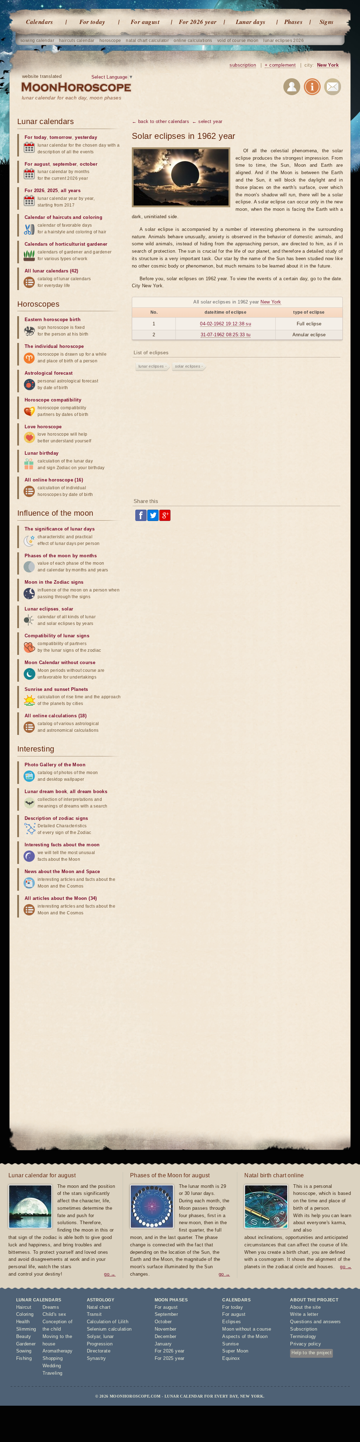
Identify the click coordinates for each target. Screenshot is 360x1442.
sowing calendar (37, 40)
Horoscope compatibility (53, 400)
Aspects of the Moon (245, 1336)
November (165, 1329)
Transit (94, 1314)
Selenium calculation (109, 1329)
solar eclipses (188, 366)
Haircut (24, 1307)
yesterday (86, 137)
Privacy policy (305, 1343)
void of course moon (238, 40)
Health (23, 1321)
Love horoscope (43, 426)
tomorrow (61, 137)
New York (328, 65)
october (88, 164)
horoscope (110, 40)
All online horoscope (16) (54, 480)
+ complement (280, 65)
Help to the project (311, 1352)
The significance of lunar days (60, 529)
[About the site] (312, 88)
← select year (207, 121)
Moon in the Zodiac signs (54, 582)
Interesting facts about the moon (62, 844)
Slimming (26, 1329)
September (166, 1314)
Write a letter (304, 1314)
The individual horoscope (54, 346)
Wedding (52, 1365)
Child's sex (54, 1314)
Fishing (24, 1358)
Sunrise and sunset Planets (56, 689)
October (163, 1321)
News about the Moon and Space (62, 871)
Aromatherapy (58, 1351)
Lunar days (251, 22)
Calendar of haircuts (48, 217)
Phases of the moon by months (61, 555)
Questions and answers (315, 1321)
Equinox (231, 1358)
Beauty (23, 1336)
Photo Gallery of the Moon (55, 764)
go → (110, 1274)
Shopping (53, 1358)
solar (67, 609)
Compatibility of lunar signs (57, 635)
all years (71, 190)
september (65, 164)
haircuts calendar (77, 40)
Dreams (51, 1307)
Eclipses (231, 1321)
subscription (243, 65)
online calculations (193, 40)
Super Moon (235, 1351)
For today (92, 22)
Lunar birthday (42, 453)
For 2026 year (198, 22)
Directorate (98, 1351)
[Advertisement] (237, 436)
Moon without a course (246, 1329)
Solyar (93, 1336)
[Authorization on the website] (291, 88)
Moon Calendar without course (60, 662)
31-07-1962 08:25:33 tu (226, 334)
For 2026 (34, 190)
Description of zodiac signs (56, 818)
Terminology (303, 1336)
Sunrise (230, 1343)
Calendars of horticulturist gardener (66, 244)
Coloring (25, 1314)
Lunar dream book (46, 791)
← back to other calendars (160, 121)
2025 (52, 190)
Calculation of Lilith (107, 1321)
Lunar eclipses (42, 609)
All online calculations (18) (55, 715)
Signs (327, 22)
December (165, 1336)
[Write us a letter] (332, 88)
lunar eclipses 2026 (283, 40)
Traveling (53, 1373)
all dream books (88, 791)
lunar (108, 1336)
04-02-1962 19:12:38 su (225, 323)
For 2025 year (170, 1358)
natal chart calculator (147, 40)
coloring (92, 217)
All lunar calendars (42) (51, 271)
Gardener (26, 1343)
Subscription (303, 1329)
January (163, 1343)
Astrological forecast (48, 373)
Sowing (24, 1351)
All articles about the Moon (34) (61, 898)
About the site (305, 1307)
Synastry (96, 1358)
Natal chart (98, 1307)
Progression (99, 1343)
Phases (293, 22)
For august (145, 22)
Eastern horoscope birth (53, 319)
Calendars (39, 22)
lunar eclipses (151, 366)
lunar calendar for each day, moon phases (71, 97)
